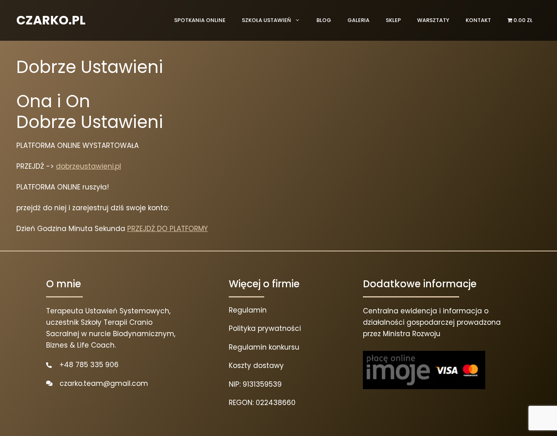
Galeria (358, 20)
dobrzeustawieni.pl (88, 166)
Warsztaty (433, 20)
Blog (323, 20)
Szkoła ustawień (266, 20)
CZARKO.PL (51, 20)
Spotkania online (199, 20)
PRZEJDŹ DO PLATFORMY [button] (167, 228)
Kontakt (478, 20)
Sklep (393, 20)
